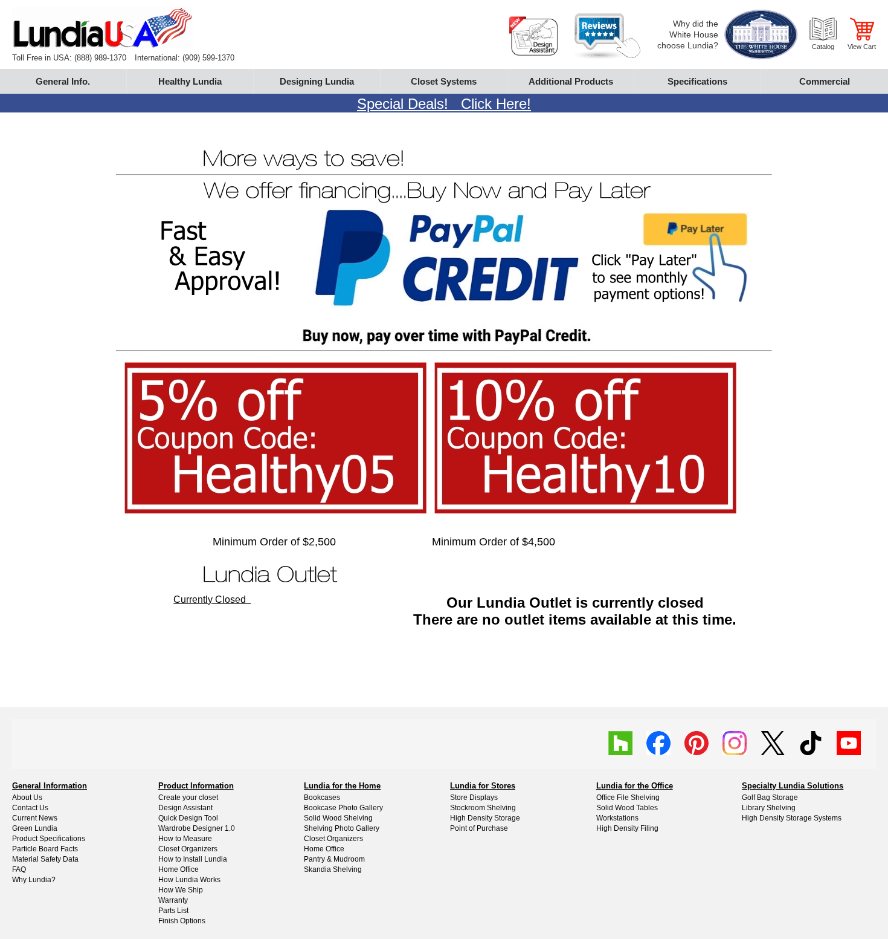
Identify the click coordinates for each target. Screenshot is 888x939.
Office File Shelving (628, 797)
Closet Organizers (187, 849)
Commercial (824, 81)
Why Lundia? (34, 880)
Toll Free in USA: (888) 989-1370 (69, 57)
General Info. (63, 81)
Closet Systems (444, 81)
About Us (27, 797)
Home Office (178, 869)
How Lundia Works (189, 880)
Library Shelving (769, 808)
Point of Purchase (479, 828)
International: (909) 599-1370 (184, 57)
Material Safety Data (45, 859)
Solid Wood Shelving (338, 818)
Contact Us (30, 808)
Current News (34, 818)
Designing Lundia (317, 81)
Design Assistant (185, 808)
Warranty (173, 900)
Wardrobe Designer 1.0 (196, 828)
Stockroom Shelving (483, 808)
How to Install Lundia (192, 859)
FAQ (19, 869)
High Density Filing (627, 828)
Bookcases (322, 797)
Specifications (697, 81)
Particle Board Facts (45, 849)
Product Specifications (48, 838)
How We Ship (180, 890)
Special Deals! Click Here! (444, 104)
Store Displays (474, 797)
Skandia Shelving (333, 869)
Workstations (617, 818)
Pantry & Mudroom (334, 859)
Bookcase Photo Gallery (343, 808)
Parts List (173, 910)
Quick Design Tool (188, 818)
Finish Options (181, 921)
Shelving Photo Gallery (341, 828)
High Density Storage (485, 818)
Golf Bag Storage (770, 797)
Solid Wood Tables (627, 808)
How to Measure (185, 838)
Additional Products (571, 81)
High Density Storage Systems (791, 818)
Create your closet (188, 797)
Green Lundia (34, 828)
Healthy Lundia (190, 81)
